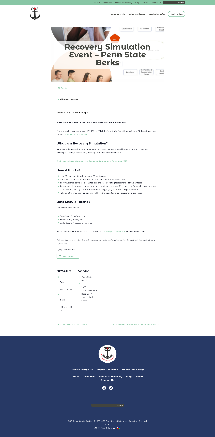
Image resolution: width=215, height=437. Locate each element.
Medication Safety (157, 14)
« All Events (62, 88)
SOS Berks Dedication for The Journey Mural (136, 324)
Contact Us (156, 3)
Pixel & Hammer (108, 428)
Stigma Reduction (137, 14)
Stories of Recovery (123, 3)
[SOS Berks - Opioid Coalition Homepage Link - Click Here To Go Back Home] (45, 13)
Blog (137, 3)
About (97, 3)
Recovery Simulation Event (74, 324)
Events (145, 3)
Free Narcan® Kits (117, 14)
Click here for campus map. (76, 134)
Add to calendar (68, 256)
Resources (107, 3)
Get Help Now (176, 14)
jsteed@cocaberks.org (114, 231)
